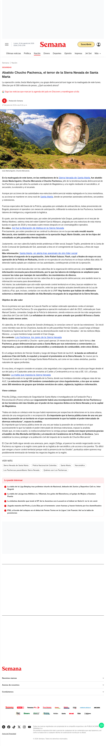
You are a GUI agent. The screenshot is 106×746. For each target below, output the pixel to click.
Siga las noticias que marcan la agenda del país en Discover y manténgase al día (42, 92)
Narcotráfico (80, 465)
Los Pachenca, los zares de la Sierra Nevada (38, 337)
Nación (14, 63)
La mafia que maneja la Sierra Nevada (31, 375)
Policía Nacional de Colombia (44, 465)
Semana (5, 63)
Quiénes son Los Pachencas (55, 470)
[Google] (3, 727)
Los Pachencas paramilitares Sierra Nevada (21, 470)
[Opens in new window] (8, 727)
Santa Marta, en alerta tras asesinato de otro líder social (48, 253)
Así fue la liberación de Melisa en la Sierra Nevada (38, 228)
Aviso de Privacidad (11, 734)
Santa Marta (46, 196)
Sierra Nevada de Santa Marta (74, 177)
